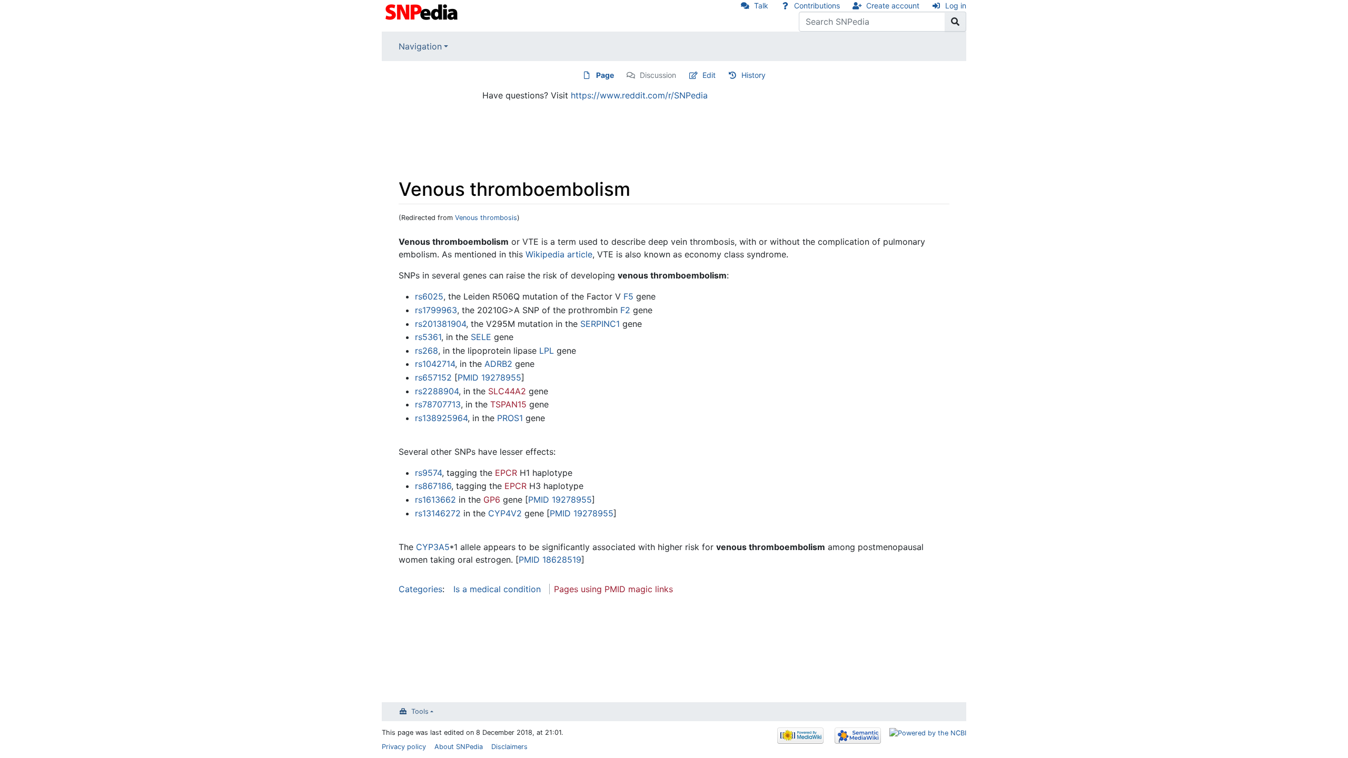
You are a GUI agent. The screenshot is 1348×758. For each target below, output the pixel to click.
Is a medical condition (497, 589)
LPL (546, 350)
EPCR (506, 472)
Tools (420, 711)
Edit (709, 75)
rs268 (426, 350)
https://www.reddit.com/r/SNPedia (639, 95)
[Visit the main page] (422, 11)
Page (605, 75)
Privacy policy (404, 747)
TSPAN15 (508, 404)
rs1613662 (435, 499)
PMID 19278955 (489, 377)
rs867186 (433, 486)
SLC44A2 (507, 391)
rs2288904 (437, 391)
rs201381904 (440, 323)
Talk (761, 5)
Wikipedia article (559, 254)
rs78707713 (438, 404)
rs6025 (429, 296)
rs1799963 (436, 310)
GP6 (491, 499)
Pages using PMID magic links (613, 589)
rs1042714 (435, 363)
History (753, 75)
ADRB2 (498, 363)
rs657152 (433, 377)
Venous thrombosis (486, 218)
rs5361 (428, 337)
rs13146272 (438, 513)
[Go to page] (955, 22)
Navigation (420, 46)
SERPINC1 (600, 323)
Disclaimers (509, 747)
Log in (955, 5)
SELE (481, 337)
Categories (420, 589)
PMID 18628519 (550, 559)
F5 (628, 296)
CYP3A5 (433, 547)
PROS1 (510, 418)
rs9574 (428, 472)
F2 (625, 310)
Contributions (817, 5)
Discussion (658, 75)
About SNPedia (458, 747)
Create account (892, 5)
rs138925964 (441, 418)
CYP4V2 (505, 513)
